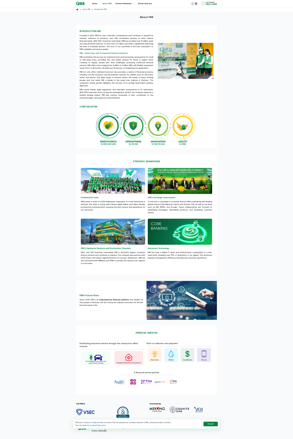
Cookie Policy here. (98, 425)
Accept (211, 424)
